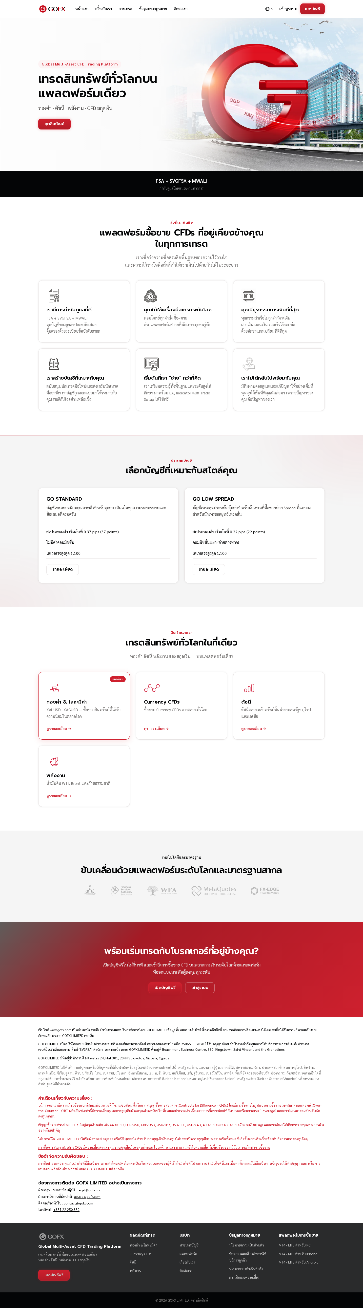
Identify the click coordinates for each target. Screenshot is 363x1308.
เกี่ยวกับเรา (103, 8)
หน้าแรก (81, 8)
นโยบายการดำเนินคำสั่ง (246, 1268)
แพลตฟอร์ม (188, 1253)
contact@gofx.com (78, 1203)
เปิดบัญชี (312, 9)
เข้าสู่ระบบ (288, 8)
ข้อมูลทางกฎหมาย (153, 8)
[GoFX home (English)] (52, 9)
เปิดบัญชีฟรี (165, 988)
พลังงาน (135, 1270)
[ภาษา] (269, 9)
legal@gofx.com (90, 1190)
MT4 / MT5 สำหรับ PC (294, 1245)
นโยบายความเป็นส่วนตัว (246, 1245)
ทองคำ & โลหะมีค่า (143, 1245)
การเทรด (125, 8)
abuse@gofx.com (87, 1196)
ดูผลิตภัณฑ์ (54, 124)
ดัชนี (133, 1262)
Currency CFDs (141, 1253)
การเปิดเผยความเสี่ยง (244, 1277)
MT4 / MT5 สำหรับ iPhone (298, 1253)
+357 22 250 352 (66, 1209)
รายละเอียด (63, 569)
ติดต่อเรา (180, 8)
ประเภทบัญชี (189, 1245)
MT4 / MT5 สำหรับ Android (299, 1262)
